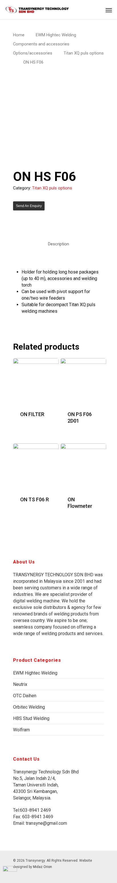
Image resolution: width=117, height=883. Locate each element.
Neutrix (20, 684)
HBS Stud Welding (31, 718)
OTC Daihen (24, 695)
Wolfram (21, 729)
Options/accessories (32, 53)
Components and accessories (41, 44)
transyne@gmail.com (46, 823)
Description (58, 244)
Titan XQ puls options (84, 53)
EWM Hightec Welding (56, 34)
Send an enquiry (29, 206)
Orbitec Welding (29, 707)
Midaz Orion (42, 867)
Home (18, 34)
